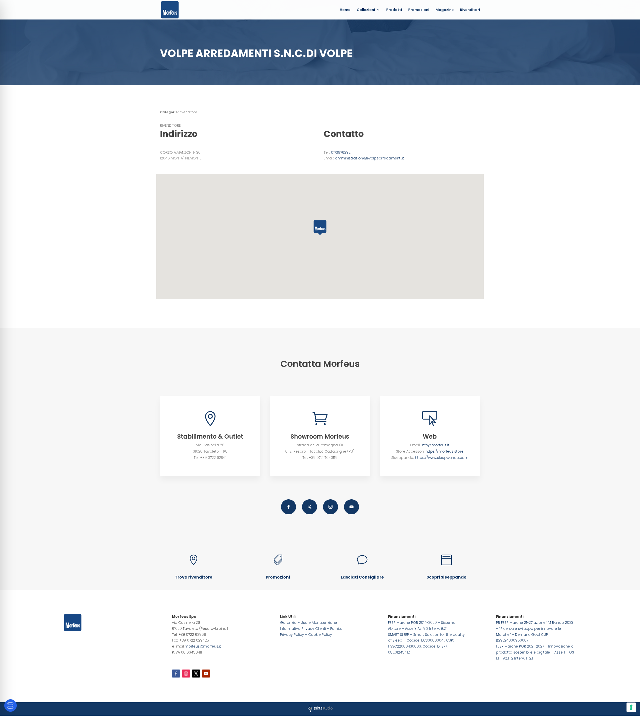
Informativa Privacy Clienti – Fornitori (312, 628)
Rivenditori (470, 10)
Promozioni (418, 10)
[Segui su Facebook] (288, 506)
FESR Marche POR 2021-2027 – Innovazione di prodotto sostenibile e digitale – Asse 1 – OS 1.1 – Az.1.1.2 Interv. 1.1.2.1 (535, 652)
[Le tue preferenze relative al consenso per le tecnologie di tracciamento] (631, 707)
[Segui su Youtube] (351, 506)
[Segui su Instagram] (330, 506)
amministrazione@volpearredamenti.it (369, 158)
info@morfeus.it (435, 445)
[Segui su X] (309, 506)
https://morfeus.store (445, 451)
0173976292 (340, 152)
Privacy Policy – (294, 634)
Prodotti (394, 10)
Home (345, 10)
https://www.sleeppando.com (441, 457)
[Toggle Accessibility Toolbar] (10, 705)
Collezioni (366, 10)
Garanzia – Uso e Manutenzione (308, 622)
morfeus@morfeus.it (203, 646)
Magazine (445, 10)
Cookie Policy (320, 634)
